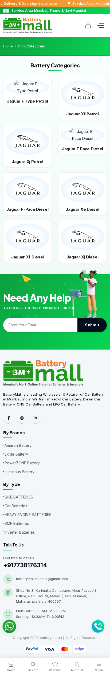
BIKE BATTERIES (19, 497)
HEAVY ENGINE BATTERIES (28, 514)
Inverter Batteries (20, 532)
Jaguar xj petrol (27, 161)
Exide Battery (16, 454)
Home (8, 46)
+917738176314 (25, 565)
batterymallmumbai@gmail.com (42, 579)
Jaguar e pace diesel (82, 148)
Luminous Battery (19, 471)
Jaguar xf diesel (27, 257)
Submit (92, 325)
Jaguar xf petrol (82, 113)
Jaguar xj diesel (82, 257)
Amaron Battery (18, 445)
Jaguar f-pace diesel (27, 209)
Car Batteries (16, 506)
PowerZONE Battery (22, 463)
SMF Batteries (17, 523)
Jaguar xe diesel (82, 209)
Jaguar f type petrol (27, 101)
